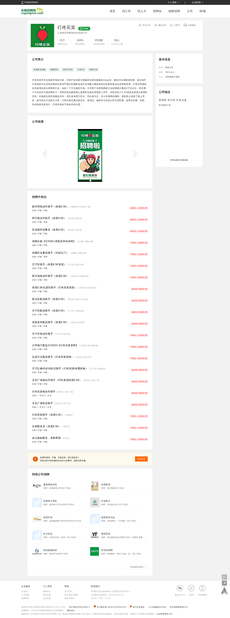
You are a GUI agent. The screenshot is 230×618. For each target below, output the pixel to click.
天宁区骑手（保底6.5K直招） (49, 264)
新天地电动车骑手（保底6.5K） (50, 276)
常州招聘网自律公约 (179, 607)
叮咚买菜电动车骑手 (44, 391)
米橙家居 (105, 484)
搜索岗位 (47, 591)
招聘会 (157, 11)
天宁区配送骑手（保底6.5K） (49, 310)
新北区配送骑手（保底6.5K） (49, 299)
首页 (112, 11)
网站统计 (71, 610)
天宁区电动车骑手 (42, 333)
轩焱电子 (105, 501)
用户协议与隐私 (71, 595)
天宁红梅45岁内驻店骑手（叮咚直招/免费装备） (60, 368)
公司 (190, 11)
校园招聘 (174, 11)
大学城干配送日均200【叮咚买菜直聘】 (55, 345)
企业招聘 (196, 2)
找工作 (126, 11)
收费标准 (25, 598)
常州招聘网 (32, 11)
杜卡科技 (48, 534)
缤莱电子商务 (50, 501)
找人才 (142, 11)
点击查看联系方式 (164, 614)
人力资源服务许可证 (157, 607)
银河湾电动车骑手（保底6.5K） (50, 206)
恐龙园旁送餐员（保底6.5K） (49, 229)
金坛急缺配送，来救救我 (46, 438)
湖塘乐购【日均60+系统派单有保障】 (54, 241)
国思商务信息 (108, 517)
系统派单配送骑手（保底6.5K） (50, 322)
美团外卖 (48, 517)
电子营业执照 (139, 607)
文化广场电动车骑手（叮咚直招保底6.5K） (57, 380)
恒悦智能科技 (50, 550)
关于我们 (68, 591)
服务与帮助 (69, 598)
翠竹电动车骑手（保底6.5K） (49, 218)
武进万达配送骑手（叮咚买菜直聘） (53, 357)
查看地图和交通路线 (179, 160)
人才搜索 (25, 595)
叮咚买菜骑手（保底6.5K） (48, 414)
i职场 (202, 11)
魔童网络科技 (50, 484)
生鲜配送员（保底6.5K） (46, 426)
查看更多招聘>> (137, 567)
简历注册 (47, 595)
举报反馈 (141, 459)
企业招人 (25, 591)
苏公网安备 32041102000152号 (112, 607)
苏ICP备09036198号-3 (79, 607)
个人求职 (172, 2)
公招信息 (47, 598)
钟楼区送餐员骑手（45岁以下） (50, 252)
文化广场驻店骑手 (42, 403)
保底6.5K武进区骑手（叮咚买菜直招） (54, 287)
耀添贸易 (105, 534)
